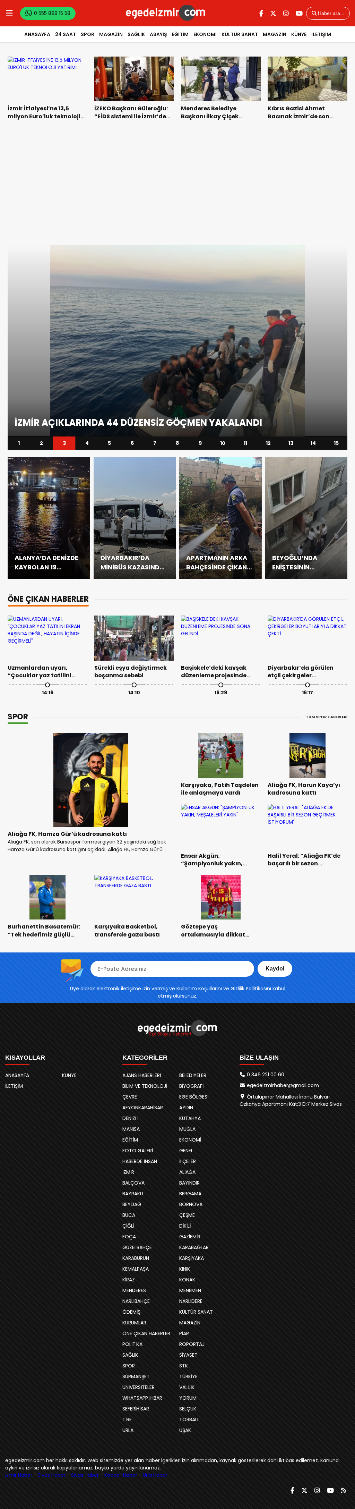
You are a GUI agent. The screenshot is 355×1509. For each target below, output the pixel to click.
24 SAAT (65, 34)
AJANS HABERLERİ (141, 1075)
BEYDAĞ (131, 1204)
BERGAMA (190, 1193)
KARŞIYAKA (191, 1258)
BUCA (128, 1215)
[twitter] (273, 13)
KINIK (184, 1268)
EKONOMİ (205, 34)
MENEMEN (190, 1290)
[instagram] (286, 13)
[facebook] (261, 13)
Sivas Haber (52, 1475)
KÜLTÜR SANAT (240, 34)
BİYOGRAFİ (191, 1086)
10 (222, 443)
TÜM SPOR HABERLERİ (326, 717)
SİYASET (188, 1354)
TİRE (127, 1419)
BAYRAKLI (132, 1193)
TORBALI (188, 1419)
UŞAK (185, 1430)
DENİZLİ (130, 1118)
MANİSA (131, 1129)
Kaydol (275, 969)
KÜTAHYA (190, 1118)
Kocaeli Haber (120, 1475)
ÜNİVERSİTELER (138, 1387)
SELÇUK (187, 1408)
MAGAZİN (111, 34)
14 (313, 443)
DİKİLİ (185, 1225)
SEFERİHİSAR (135, 1408)
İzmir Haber (18, 1475)
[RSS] (343, 1490)
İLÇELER (187, 1161)
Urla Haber (155, 1475)
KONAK (187, 1279)
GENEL (186, 1150)
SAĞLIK (136, 34)
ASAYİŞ (158, 34)
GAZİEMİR (189, 1236)
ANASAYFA (37, 34)
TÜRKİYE (188, 1376)
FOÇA (129, 1236)
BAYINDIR (189, 1182)
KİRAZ (128, 1279)
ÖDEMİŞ (131, 1311)
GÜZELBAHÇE (137, 1247)
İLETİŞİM (321, 34)
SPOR (87, 34)
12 (268, 443)
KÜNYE (298, 34)
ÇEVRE (129, 1096)
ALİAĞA (187, 1172)
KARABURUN (135, 1258)
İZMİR (128, 1172)
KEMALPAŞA (135, 1268)
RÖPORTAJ (192, 1344)
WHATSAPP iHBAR (142, 1397)
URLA (127, 1430)
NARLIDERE (190, 1301)
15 (336, 443)
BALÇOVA (133, 1182)
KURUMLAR (134, 1322)
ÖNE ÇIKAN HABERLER (146, 1333)
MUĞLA (187, 1129)
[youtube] (299, 13)
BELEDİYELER (192, 1075)
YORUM (188, 1397)
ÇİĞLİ (128, 1225)
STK (183, 1365)
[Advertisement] (177, 182)
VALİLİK (186, 1387)
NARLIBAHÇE (136, 1301)
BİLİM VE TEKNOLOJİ (144, 1086)
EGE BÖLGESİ (193, 1096)
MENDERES (134, 1290)
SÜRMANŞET (136, 1376)
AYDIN (186, 1107)
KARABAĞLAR (194, 1247)
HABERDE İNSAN (139, 1161)
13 (290, 443)
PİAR (184, 1333)
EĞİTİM (180, 34)
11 (245, 443)
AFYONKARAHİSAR (142, 1107)
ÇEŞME (187, 1215)
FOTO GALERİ (137, 1150)
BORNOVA (190, 1204)
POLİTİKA (132, 1344)
